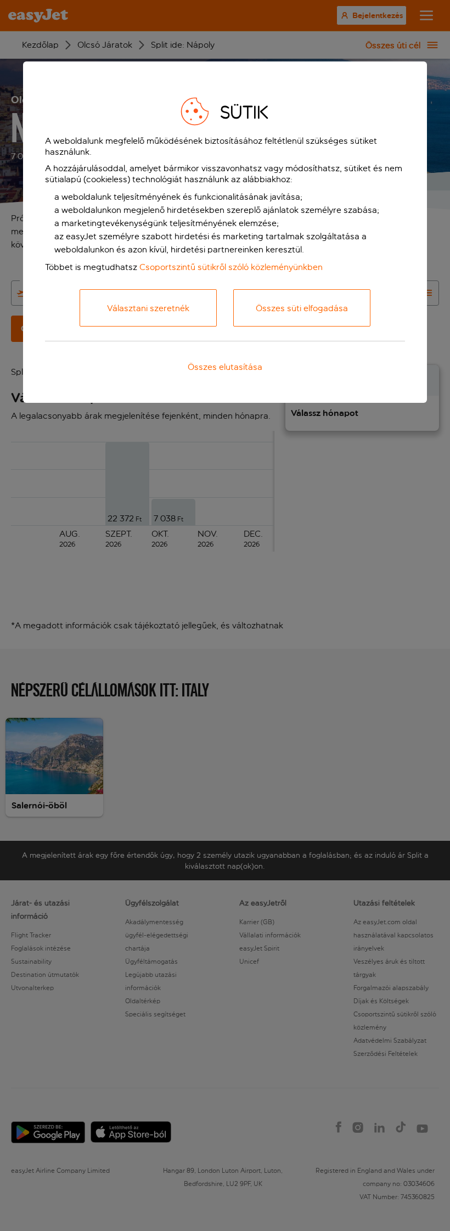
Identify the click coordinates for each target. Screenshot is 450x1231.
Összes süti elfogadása (302, 308)
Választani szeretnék (148, 308)
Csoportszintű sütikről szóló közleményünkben (231, 267)
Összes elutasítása (225, 367)
